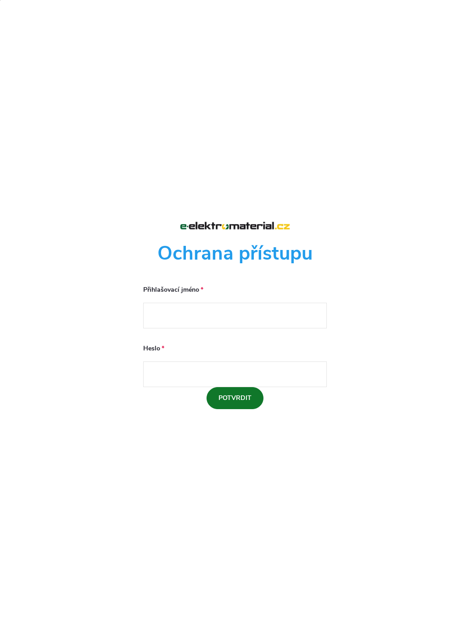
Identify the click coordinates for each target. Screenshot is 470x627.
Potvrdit (235, 398)
